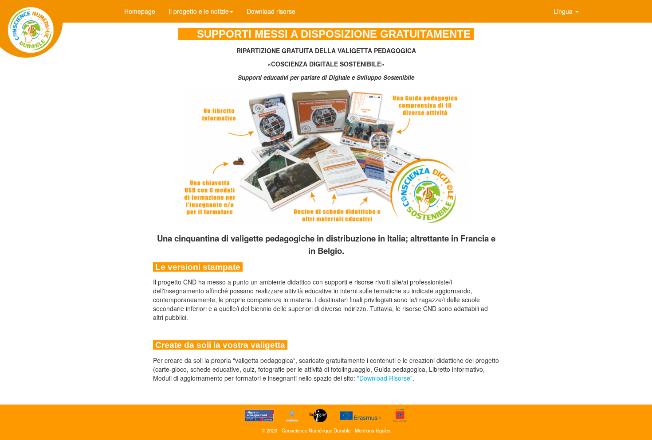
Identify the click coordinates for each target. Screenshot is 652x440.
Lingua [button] (564, 11)
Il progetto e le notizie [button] (199, 11)
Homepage (139, 11)
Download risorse (271, 11)
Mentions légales (373, 430)
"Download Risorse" (384, 378)
